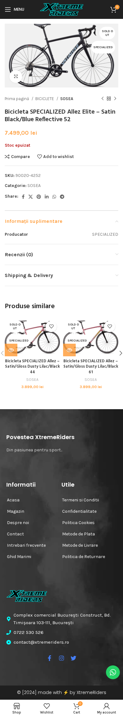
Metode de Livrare (80, 545)
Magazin (15, 511)
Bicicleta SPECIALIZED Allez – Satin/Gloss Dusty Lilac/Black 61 (90, 366)
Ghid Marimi (19, 556)
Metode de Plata (78, 534)
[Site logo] (61, 9)
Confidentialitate (79, 511)
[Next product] (115, 98)
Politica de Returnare (83, 556)
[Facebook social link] (23, 197)
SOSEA (66, 98)
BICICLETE (45, 98)
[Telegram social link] (62, 197)
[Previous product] (102, 98)
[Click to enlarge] (15, 76)
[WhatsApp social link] (54, 197)
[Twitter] (73, 658)
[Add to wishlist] (51, 326)
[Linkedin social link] (46, 197)
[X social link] (30, 197)
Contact (15, 534)
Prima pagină (17, 98)
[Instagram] (61, 658)
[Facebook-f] (49, 658)
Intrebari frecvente (26, 545)
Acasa (13, 500)
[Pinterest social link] (39, 197)
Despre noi (18, 522)
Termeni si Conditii (80, 500)
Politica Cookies (78, 522)
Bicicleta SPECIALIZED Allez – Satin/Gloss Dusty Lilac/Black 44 (32, 366)
